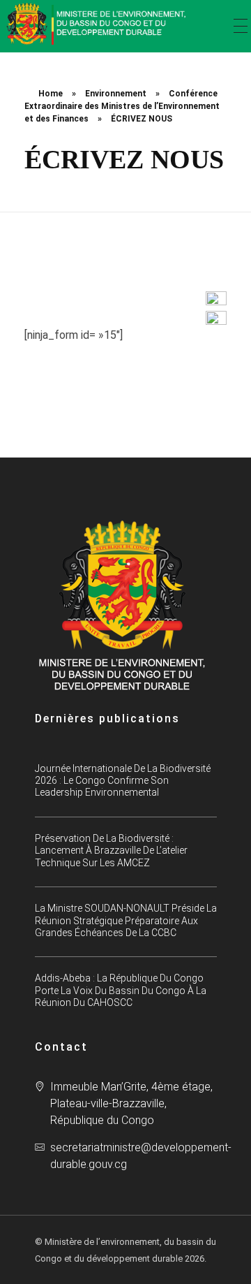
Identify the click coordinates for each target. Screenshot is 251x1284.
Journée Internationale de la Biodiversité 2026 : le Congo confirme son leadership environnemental (123, 780)
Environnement (115, 94)
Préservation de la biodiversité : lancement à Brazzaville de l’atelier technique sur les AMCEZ (111, 850)
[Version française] (216, 318)
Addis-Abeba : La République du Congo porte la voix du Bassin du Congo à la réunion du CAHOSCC (120, 989)
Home (50, 94)
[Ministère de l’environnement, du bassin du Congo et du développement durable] (97, 24)
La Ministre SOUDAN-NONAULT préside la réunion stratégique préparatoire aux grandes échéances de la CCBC (126, 920)
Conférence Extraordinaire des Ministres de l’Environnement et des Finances (122, 106)
